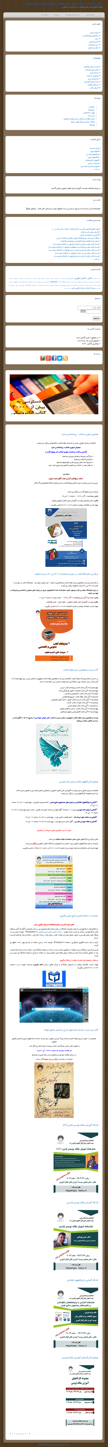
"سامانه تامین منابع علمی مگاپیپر (50, 932)
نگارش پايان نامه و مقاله (90, 232)
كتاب (59, 282)
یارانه (65, 288)
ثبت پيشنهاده (22, 278)
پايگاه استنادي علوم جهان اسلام (83, 122)
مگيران (91, 107)
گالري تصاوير (94, 42)
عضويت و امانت (93, 76)
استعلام (95, 278)
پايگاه (16, 285)
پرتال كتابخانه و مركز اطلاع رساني (83, 288)
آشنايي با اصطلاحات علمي (89, 235)
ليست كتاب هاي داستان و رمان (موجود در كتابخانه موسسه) (76, 256)
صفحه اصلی (90, 15)
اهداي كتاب (63, 278)
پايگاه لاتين (11, 285)
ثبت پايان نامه (29, 278)
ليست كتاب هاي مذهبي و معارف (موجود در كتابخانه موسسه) (76, 244)
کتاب (69, 288)
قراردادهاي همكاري (91, 67)
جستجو (16, 278)
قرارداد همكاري (70, 282)
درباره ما (57, 15)
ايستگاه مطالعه (93, 85)
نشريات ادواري (93, 163)
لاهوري (15, 282)
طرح (75, 282)
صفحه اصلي (94, 33)
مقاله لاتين (80, 285)
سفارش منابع (94, 48)
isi (98, 278)
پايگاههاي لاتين (93, 157)
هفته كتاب (28, 285)
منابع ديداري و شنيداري (90, 166)
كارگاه (63, 282)
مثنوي (99, 285)
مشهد (95, 285)
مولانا (56, 285)
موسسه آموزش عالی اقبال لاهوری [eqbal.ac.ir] (54, 1445)
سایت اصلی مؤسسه (72, 15)
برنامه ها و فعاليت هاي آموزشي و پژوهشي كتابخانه (80, 241)
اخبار (97, 39)
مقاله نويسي (73, 285)
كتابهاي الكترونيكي (92, 160)
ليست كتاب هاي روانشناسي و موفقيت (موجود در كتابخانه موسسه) (74, 247)
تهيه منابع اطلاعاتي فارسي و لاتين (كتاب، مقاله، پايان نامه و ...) (75, 229)
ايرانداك (91, 116)
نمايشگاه (47, 285)
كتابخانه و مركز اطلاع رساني (25, 282)
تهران (35, 278)
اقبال (89, 278)
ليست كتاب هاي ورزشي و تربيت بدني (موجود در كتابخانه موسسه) (74, 250)
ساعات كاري (94, 73)
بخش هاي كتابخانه (92, 70)
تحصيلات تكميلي (41, 278)
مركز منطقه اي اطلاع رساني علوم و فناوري (79, 119)
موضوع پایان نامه (62, 285)
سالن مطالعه (85, 282)
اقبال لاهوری (70, 278)
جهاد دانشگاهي (89, 113)
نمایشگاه (34, 285)
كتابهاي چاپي (94, 151)
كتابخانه (53, 282)
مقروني (68, 285)
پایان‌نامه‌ (98, 288)
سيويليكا (91, 110)
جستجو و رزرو (93, 79)
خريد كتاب (11, 278)
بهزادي (52, 278)
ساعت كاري (92, 282)
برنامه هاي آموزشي (91, 82)
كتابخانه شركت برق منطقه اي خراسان (41, 282)
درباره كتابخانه (93, 45)
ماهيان (10, 282)
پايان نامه (21, 285)
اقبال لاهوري (80, 278)
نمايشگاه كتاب (41, 285)
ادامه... (96, 169)
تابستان (47, 278)
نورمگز (92, 125)
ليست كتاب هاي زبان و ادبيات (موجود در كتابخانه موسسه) (77, 253)
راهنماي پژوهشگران (91, 36)
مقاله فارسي (86, 285)
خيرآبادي (98, 282)
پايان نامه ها (94, 148)
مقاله (91, 285)
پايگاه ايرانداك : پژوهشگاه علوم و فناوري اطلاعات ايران (77, 238)
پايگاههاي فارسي (92, 154)
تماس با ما (44, 15)
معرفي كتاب (94, 88)
